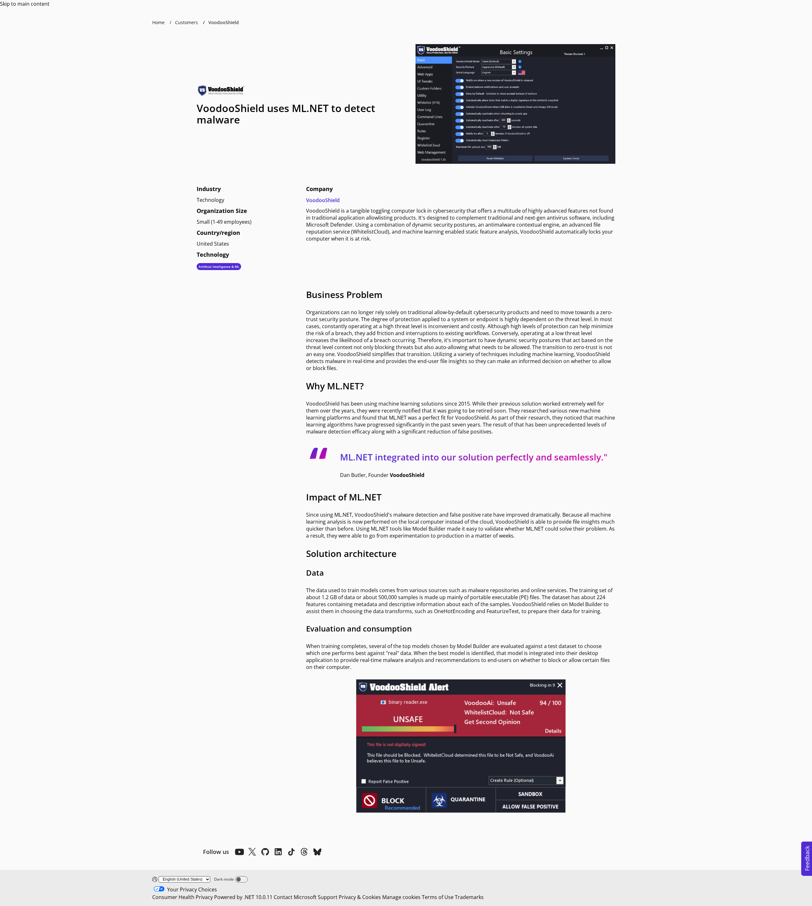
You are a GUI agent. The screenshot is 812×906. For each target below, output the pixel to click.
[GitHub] (265, 851)
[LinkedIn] (278, 851)
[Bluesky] (317, 851)
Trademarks (469, 897)
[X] (252, 851)
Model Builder (429, 528)
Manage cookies (401, 897)
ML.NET (398, 417)
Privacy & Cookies (360, 897)
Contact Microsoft (295, 897)
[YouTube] (239, 851)
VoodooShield (323, 200)
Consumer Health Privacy (182, 897)
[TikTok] (291, 851)
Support (327, 897)
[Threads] (304, 851)
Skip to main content (24, 3)
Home (158, 22)
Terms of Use (438, 897)
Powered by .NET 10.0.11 (243, 897)
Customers (186, 22)
